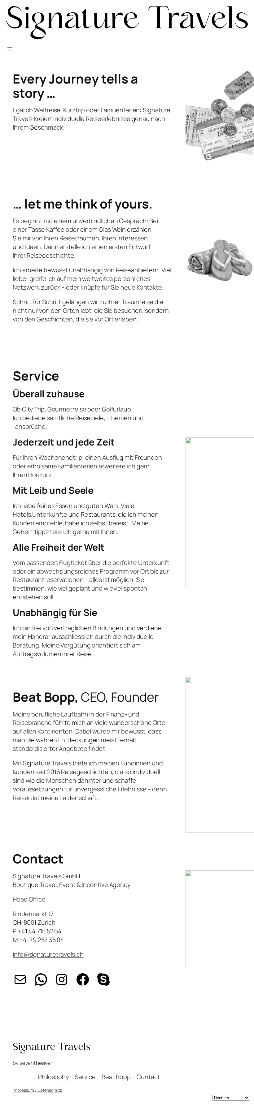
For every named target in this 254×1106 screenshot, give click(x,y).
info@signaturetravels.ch (48, 954)
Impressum (23, 1090)
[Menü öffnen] (10, 49)
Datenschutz (49, 1090)
